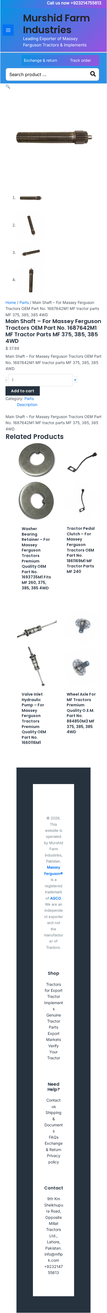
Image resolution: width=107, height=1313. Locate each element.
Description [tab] (27, 404)
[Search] (93, 74)
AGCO (55, 898)
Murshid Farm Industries (56, 24)
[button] (7, 86)
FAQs (53, 1137)
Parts (24, 302)
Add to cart (22, 391)
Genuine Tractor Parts (53, 1021)
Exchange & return (40, 60)
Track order (80, 60)
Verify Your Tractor (53, 1051)
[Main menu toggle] (8, 30)
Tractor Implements (53, 1002)
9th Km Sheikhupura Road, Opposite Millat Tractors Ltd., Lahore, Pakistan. (53, 1223)
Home (10, 302)
